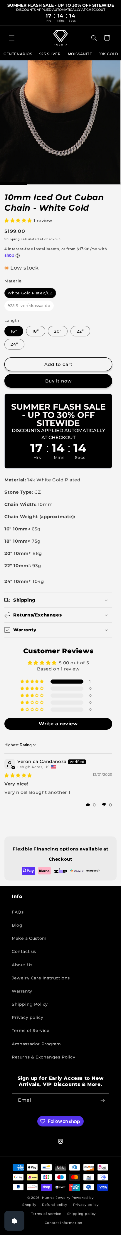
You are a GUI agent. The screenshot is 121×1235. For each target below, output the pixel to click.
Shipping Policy (30, 1004)
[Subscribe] (102, 1100)
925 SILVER (50, 54)
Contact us (24, 951)
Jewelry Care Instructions (41, 978)
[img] (18, 775)
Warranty (22, 991)
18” (35, 331)
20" (57, 331)
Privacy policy (27, 1017)
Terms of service (46, 1214)
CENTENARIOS (18, 54)
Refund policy (54, 1205)
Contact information (63, 1223)
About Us (22, 964)
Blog (17, 925)
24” (14, 344)
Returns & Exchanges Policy (43, 1057)
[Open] (14, 1221)
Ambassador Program (36, 1044)
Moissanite (80, 54)
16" (14, 331)
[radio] (30, 293)
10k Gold (108, 54)
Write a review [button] (58, 723)
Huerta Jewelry (56, 1198)
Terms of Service (31, 1030)
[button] (11, 38)
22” (80, 331)
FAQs (17, 912)
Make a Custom (29, 938)
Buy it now (58, 381)
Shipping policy (81, 1214)
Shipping (12, 239)
